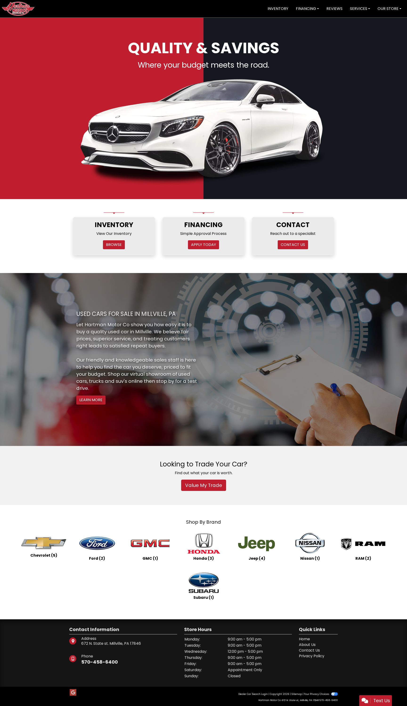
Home (304, 607)
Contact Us (309, 618)
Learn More (90, 368)
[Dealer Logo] (18, 8)
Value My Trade (203, 453)
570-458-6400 (99, 630)
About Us (307, 613)
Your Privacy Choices (317, 662)
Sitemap (296, 662)
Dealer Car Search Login (253, 662)
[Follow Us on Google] (73, 660)
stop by (165, 349)
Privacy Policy (311, 624)
